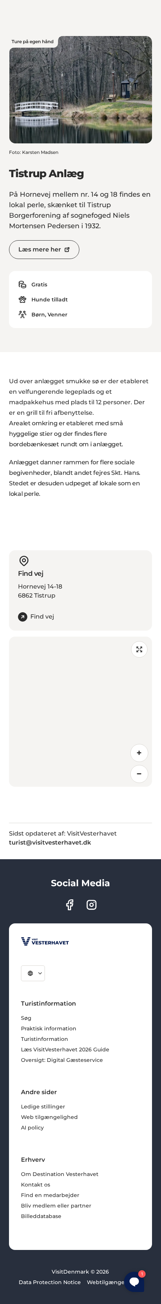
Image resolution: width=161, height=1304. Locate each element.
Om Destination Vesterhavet (59, 1174)
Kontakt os (35, 1184)
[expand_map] (139, 649)
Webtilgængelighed (114, 1282)
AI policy (32, 1127)
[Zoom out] (139, 774)
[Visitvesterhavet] (45, 941)
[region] (80, 712)
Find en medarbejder (50, 1195)
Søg (26, 1018)
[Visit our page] (69, 904)
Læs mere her (39, 249)
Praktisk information (48, 1028)
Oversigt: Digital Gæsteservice (62, 1060)
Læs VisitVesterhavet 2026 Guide (65, 1049)
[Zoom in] (139, 753)
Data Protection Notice (50, 1282)
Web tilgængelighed (49, 1117)
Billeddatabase (41, 1216)
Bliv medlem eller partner (56, 1205)
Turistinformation (44, 1039)
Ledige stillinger (43, 1106)
